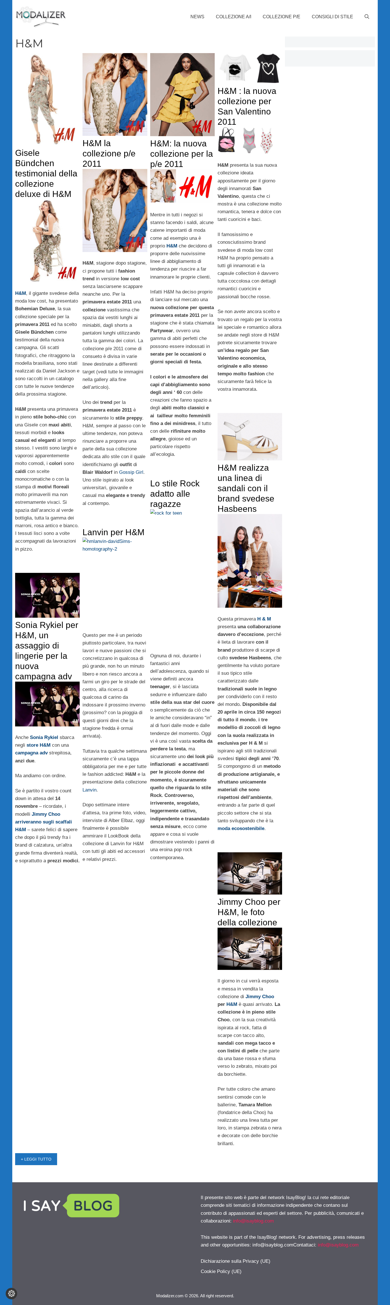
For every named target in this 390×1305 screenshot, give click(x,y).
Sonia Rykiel (44, 737)
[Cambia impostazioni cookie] (11, 1293)
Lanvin (90, 790)
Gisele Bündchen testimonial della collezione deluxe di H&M (46, 173)
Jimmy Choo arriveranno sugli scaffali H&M (43, 821)
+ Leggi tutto (36, 1159)
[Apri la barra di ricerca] (367, 17)
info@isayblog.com (253, 1221)
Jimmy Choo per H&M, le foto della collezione (249, 912)
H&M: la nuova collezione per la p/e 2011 (181, 154)
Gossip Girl (131, 472)
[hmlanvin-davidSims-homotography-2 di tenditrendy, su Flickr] (115, 580)
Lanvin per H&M (113, 532)
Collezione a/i (233, 16)
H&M (231, 1004)
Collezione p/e (281, 16)
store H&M (39, 745)
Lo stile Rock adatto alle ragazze (175, 494)
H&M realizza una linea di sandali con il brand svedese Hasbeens (246, 488)
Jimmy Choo (260, 996)
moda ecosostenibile (241, 828)
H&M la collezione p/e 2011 (109, 153)
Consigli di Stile (332, 16)
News (197, 16)
